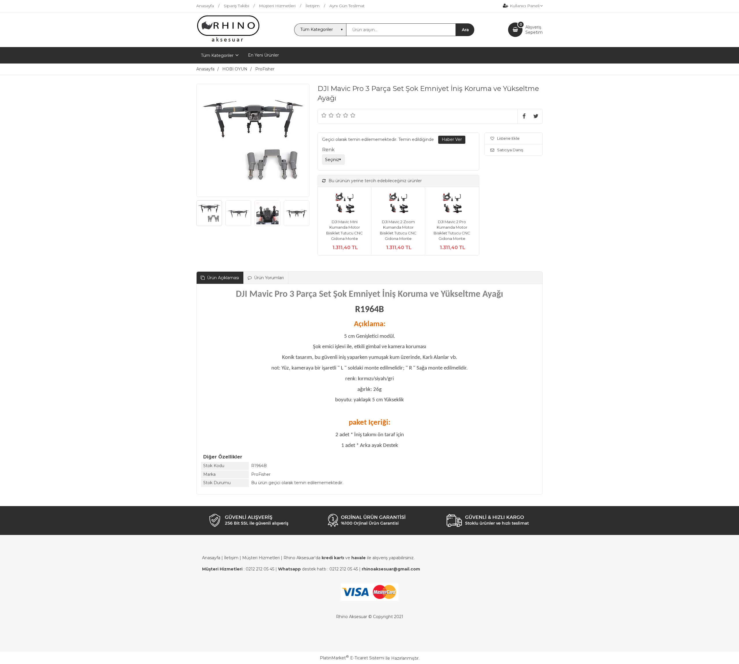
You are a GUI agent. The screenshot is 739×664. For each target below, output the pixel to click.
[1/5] (324, 115)
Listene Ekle (508, 138)
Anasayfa (211, 557)
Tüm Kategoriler (217, 55)
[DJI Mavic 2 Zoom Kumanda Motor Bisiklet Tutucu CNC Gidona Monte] (398, 203)
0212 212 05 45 (260, 569)
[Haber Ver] (451, 140)
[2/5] (327, 115)
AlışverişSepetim (534, 30)
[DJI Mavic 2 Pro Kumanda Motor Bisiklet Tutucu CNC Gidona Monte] (452, 203)
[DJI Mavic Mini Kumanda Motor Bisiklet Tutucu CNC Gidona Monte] (344, 203)
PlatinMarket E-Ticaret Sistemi (352, 658)
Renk (328, 149)
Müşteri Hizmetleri (261, 557)
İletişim (231, 557)
